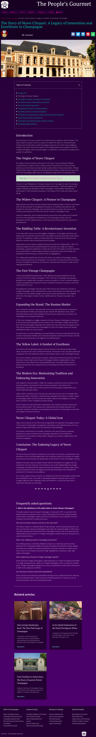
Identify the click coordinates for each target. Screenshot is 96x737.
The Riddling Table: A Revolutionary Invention (33, 102)
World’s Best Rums (77, 716)
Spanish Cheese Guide (32, 723)
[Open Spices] (34, 12)
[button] (73, 34)
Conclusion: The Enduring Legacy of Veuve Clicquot (36, 121)
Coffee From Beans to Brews (80, 721)
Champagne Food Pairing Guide (12, 716)
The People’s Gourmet (64, 3)
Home (3, 18)
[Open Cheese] (16, 12)
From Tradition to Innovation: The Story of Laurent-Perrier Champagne (30, 679)
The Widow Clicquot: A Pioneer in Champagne (34, 99)
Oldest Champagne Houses (11, 714)
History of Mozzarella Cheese (34, 726)
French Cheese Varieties (33, 716)
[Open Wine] (25, 12)
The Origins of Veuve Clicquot (28, 96)
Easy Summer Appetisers (56, 716)
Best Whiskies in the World (79, 714)
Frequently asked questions (27, 124)
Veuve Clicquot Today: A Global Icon (30, 118)
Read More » (21, 647)
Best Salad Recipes (54, 719)
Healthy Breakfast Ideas (56, 714)
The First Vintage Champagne (28, 105)
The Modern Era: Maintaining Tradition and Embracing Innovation (41, 114)
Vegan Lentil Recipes (55, 723)
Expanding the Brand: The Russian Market (32, 108)
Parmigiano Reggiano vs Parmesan (36, 714)
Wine (7, 18)
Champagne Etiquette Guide (11, 719)
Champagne (13, 18)
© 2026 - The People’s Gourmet (12, 734)
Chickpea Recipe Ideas (55, 721)
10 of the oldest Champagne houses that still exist (45, 178)
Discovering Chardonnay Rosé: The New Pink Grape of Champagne (29, 628)
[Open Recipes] (45, 12)
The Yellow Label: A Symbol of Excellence (32, 111)
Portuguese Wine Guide (10, 726)
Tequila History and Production (81, 719)
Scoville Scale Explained (79, 723)
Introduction (22, 93)
